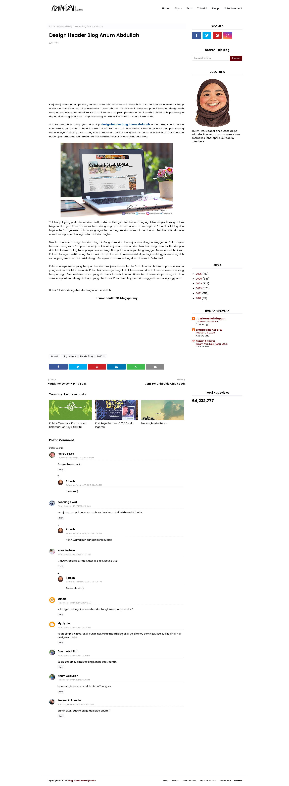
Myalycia (64, 623)
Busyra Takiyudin (69, 700)
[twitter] (207, 35)
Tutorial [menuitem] (202, 8)
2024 (199, 283)
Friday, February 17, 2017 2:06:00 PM (74, 627)
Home (52, 26)
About (175, 780)
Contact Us (189, 780)
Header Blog (86, 356)
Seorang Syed (67, 502)
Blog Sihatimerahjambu (82, 780)
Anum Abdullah (68, 651)
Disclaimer (225, 780)
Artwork (60, 26)
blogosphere (69, 356)
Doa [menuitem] (189, 8)
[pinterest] (217, 35)
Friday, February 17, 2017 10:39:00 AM (74, 602)
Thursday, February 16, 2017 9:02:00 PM (76, 457)
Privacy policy (208, 780)
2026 (199, 274)
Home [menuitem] (165, 8)
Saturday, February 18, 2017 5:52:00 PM (84, 533)
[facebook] (196, 35)
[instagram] (227, 35)
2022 (199, 293)
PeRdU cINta (66, 454)
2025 (199, 278)
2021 (199, 298)
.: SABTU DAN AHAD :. (207, 321)
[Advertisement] (116, 73)
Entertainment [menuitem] (233, 8)
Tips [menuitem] (177, 8)
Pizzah (54, 42)
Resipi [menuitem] (215, 8)
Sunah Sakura (205, 341)
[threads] (238, 35)
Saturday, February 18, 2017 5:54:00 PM (84, 581)
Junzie (62, 599)
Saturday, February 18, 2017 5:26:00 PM (84, 485)
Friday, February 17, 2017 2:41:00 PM (74, 655)
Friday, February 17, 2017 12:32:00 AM (74, 506)
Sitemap (238, 780)
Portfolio (101, 356)
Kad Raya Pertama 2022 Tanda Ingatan (114, 425)
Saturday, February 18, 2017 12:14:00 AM (76, 704)
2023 (199, 288)
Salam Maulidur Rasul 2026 (212, 344)
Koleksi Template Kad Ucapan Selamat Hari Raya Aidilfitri (67, 425)
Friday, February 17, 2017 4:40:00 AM (74, 554)
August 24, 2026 (205, 332)
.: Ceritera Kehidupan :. (211, 318)
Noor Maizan (66, 550)
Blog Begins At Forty (209, 329)
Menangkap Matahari (154, 423)
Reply (61, 469)
